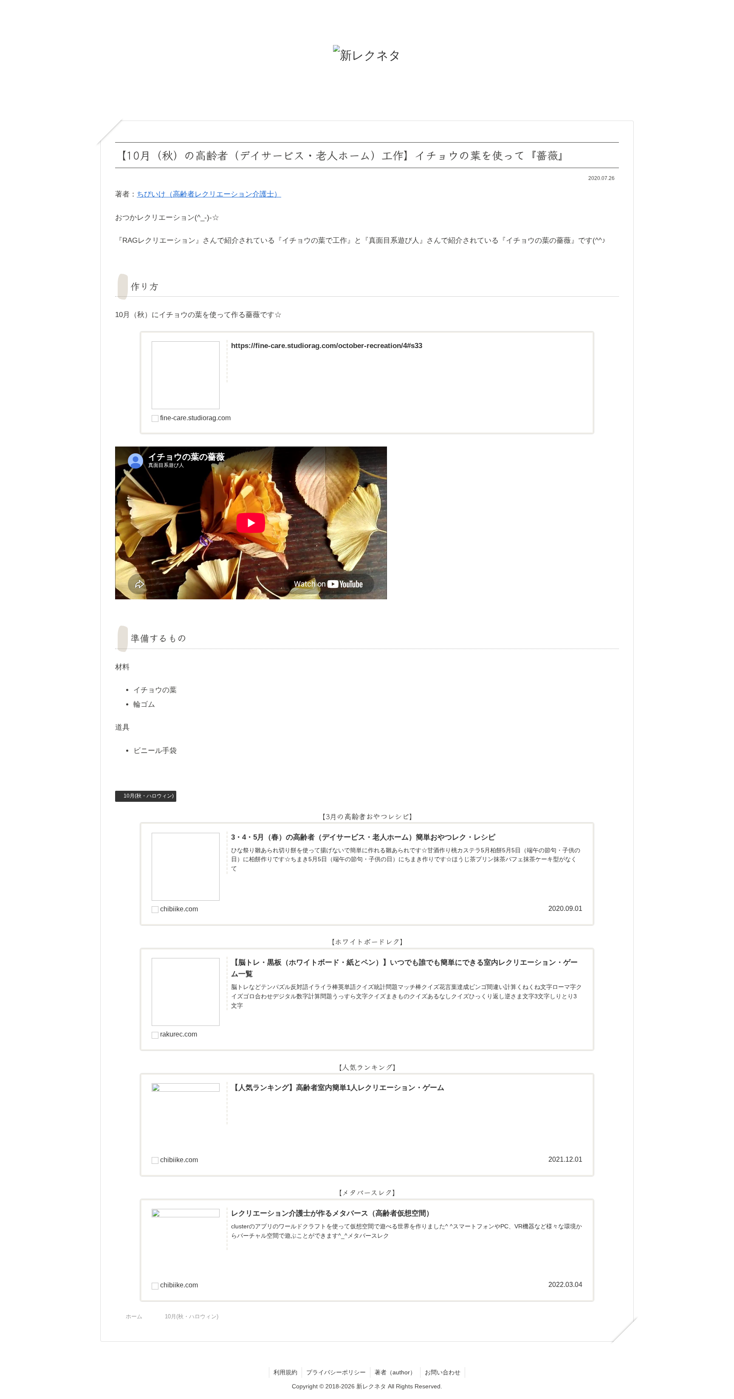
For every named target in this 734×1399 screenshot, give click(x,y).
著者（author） (395, 1372)
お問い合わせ (442, 1372)
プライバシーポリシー (336, 1372)
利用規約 (285, 1372)
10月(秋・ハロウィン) (149, 796)
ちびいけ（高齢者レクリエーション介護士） (209, 194)
